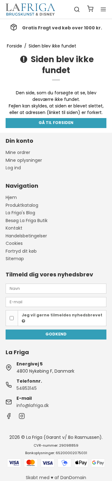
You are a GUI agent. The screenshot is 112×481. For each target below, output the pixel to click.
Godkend (56, 334)
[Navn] (56, 288)
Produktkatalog (22, 205)
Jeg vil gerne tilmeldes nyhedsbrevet (62, 315)
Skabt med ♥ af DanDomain (56, 477)
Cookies (14, 243)
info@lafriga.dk (32, 405)
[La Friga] (30, 9)
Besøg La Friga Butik (27, 220)
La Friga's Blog (20, 213)
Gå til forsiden (56, 122)
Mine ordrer (18, 152)
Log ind (13, 168)
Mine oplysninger (24, 160)
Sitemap (15, 258)
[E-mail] (56, 301)
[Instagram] (22, 417)
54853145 (26, 388)
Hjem (11, 197)
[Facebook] (9, 417)
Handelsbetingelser (26, 236)
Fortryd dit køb (21, 251)
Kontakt (14, 228)
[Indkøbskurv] (90, 9)
